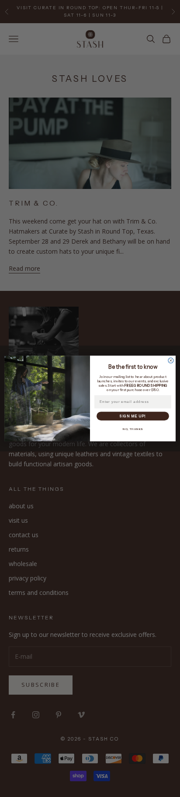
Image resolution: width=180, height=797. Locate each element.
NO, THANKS (133, 429)
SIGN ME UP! (132, 416)
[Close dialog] (170, 360)
